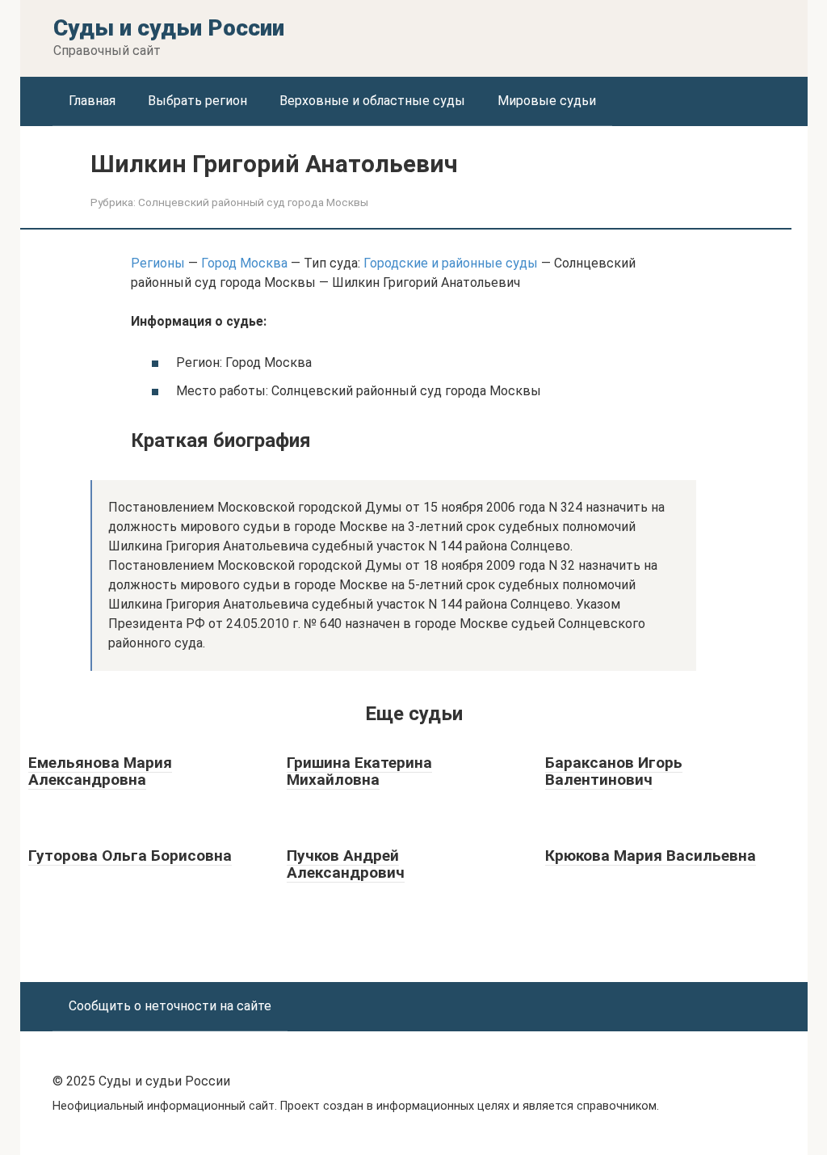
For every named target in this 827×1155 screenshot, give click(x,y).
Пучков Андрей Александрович (346, 864)
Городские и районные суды (450, 263)
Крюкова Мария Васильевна (650, 855)
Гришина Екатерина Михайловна (359, 771)
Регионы (158, 263)
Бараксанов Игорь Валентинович (613, 771)
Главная (92, 100)
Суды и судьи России (168, 28)
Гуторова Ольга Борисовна (130, 855)
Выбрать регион (197, 100)
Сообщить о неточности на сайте (170, 1006)
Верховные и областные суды (372, 100)
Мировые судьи (546, 100)
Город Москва (244, 263)
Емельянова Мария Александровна (100, 771)
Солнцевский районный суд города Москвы (253, 202)
